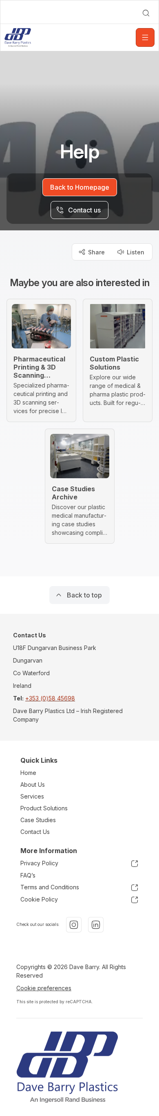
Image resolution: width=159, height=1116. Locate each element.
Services (32, 796)
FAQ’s (27, 875)
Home (28, 772)
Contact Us (35, 831)
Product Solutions (44, 808)
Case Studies (38, 819)
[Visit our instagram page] (74, 924)
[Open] (145, 37)
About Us (32, 784)
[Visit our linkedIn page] (96, 924)
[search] (146, 13)
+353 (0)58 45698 (50, 698)
